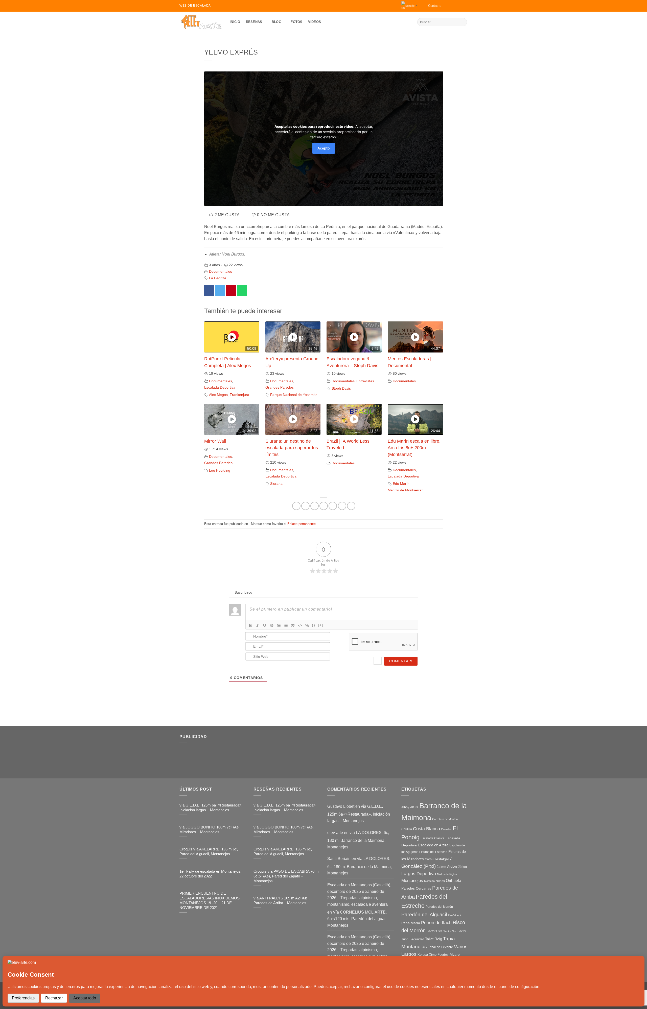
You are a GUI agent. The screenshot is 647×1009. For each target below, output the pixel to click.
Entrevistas (365, 381)
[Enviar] (462, 22)
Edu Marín (401, 484)
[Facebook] (209, 290)
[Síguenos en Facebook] (450, 6)
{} (313, 625)
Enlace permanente (301, 524)
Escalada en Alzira (433, 845)
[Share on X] (305, 506)
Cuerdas (446, 829)
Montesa (429, 880)
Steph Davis (341, 388)
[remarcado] (250, 625)
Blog (276, 22)
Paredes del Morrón (439, 907)
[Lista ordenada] (278, 625)
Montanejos (412, 880)
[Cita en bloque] (292, 625)
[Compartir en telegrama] (351, 506)
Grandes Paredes (279, 387)
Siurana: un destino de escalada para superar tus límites (291, 448)
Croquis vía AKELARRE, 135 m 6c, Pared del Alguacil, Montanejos (208, 851)
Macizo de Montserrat (405, 490)
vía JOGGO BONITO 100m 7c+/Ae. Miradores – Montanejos (209, 829)
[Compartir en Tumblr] (342, 506)
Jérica (462, 867)
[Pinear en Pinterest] (333, 506)
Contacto (434, 6)
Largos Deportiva (418, 873)
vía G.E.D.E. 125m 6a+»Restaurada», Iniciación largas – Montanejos (210, 807)
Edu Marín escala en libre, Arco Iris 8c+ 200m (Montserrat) (414, 448)
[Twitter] (220, 290)
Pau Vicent (454, 915)
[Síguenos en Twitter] (460, 6)
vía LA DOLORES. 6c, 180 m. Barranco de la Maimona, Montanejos (358, 839)
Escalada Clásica (433, 838)
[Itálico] (257, 625)
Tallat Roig (433, 939)
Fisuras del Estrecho (433, 852)
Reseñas (254, 22)
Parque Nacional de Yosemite (293, 395)
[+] (321, 625)
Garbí (428, 859)
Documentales (220, 271)
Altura (414, 807)
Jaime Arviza (447, 867)
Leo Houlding (219, 470)
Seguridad (416, 939)
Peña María (410, 923)
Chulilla (406, 829)
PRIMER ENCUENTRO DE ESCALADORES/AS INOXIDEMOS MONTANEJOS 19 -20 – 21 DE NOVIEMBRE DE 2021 (209, 900)
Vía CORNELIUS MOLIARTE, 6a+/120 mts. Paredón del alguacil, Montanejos (358, 918)
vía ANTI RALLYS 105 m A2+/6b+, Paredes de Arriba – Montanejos (281, 900)
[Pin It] (231, 290)
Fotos (296, 22)
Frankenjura (239, 395)
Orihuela (453, 880)
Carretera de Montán (445, 819)
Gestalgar (441, 859)
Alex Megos (218, 395)
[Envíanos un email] (465, 6)
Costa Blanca (426, 828)
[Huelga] (271, 625)
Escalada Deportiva (219, 387)
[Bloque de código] (300, 625)
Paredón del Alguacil (424, 914)
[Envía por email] (323, 506)
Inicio (235, 22)
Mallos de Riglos (447, 874)
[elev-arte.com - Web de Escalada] (200, 22)
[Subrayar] (264, 625)
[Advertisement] (285, 758)
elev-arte (335, 832)
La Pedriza (217, 278)
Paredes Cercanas (416, 888)
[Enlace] (307, 625)
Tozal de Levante (440, 947)
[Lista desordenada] (285, 625)
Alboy (405, 807)
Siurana (276, 484)
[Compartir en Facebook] (296, 506)
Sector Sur (449, 931)
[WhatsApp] (242, 290)
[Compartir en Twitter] (314, 506)
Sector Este (434, 931)
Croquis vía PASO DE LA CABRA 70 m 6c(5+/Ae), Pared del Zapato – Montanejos (286, 876)
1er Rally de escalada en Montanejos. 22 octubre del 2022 (210, 873)
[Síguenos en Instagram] (455, 6)
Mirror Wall (215, 441)
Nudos (440, 881)
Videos (314, 22)
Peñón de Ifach (436, 922)
